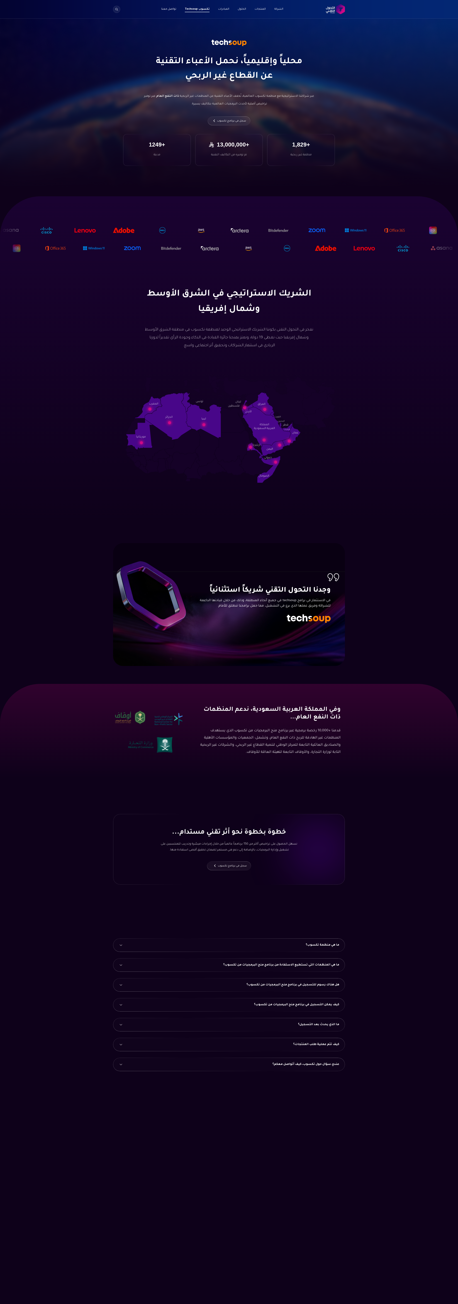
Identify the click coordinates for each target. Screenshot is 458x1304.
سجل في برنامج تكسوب (231, 121)
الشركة (278, 9)
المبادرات (223, 9)
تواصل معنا (168, 9)
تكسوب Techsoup (197, 9)
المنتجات (260, 9)
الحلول (242, 9)
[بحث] (116, 9)
